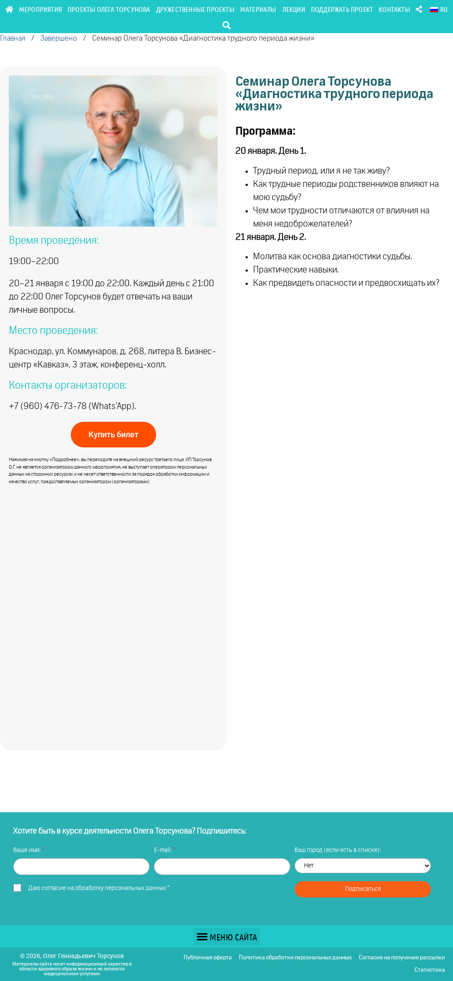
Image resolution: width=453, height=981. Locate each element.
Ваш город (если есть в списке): (338, 850)
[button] (226, 25)
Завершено (58, 38)
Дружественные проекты (195, 9)
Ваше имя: (27, 850)
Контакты (394, 9)
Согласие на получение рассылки (402, 958)
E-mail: (163, 850)
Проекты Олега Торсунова (109, 9)
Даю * (98, 888)
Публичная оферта (208, 958)
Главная (12, 38)
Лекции (293, 9)
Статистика (430, 970)
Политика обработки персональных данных (295, 958)
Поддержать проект (342, 9)
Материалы (258, 9)
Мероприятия (40, 9)
